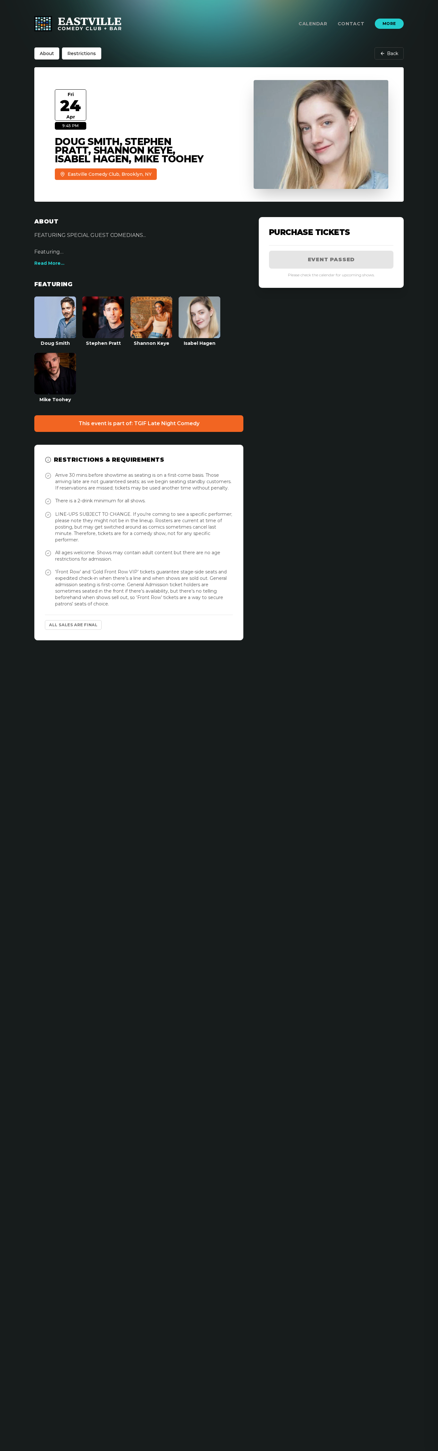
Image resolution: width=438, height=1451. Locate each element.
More (389, 23)
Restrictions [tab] (81, 53)
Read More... (49, 263)
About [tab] (47, 53)
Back (392, 53)
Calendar (313, 24)
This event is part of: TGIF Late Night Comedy (139, 423)
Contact (351, 24)
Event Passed (331, 259)
